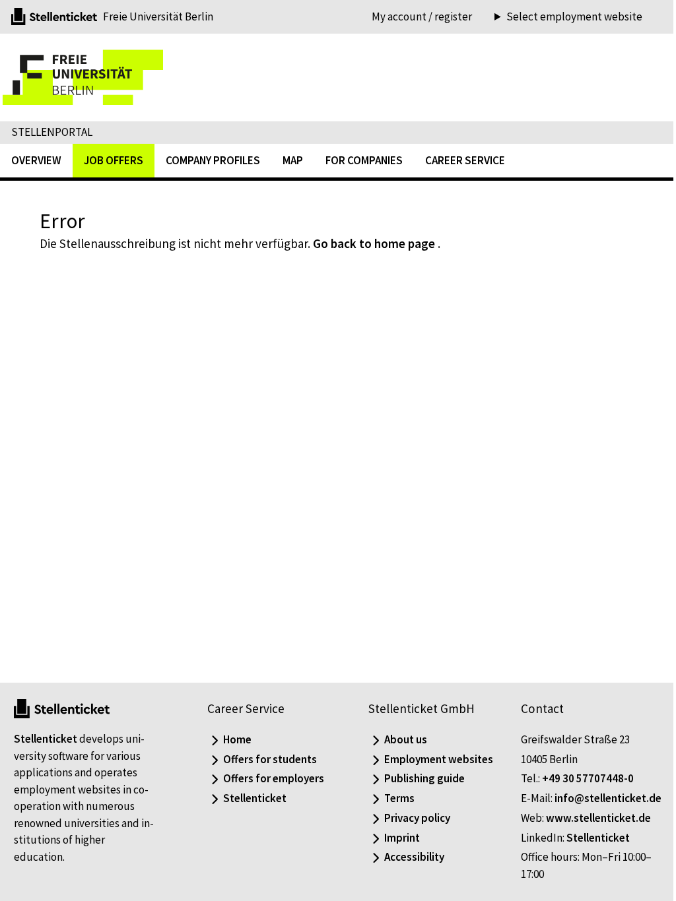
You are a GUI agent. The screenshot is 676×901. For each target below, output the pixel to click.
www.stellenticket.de (591, 818)
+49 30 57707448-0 (580, 762)
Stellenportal (51, 132)
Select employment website (564, 16)
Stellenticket (45, 722)
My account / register (422, 16)
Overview (36, 160)
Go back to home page (374, 243)
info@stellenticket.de (567, 798)
